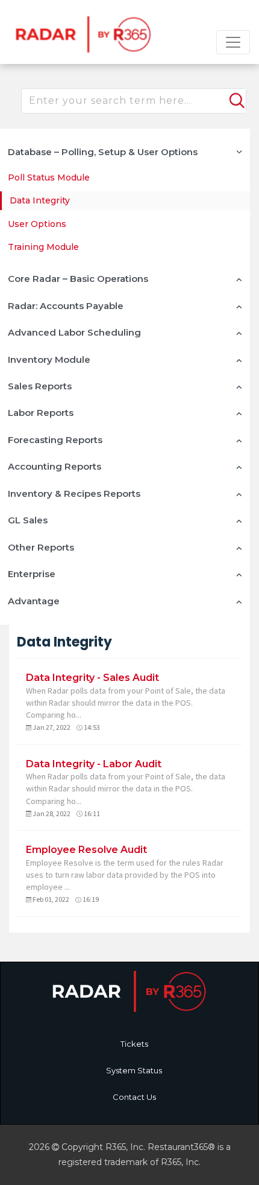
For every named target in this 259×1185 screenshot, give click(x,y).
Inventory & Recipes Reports (74, 493)
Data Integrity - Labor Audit (93, 764)
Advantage (34, 601)
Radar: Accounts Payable (65, 305)
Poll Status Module (49, 177)
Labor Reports (40, 412)
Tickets (134, 1044)
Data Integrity (40, 200)
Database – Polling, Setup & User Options (103, 152)
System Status (134, 1070)
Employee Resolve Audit (86, 849)
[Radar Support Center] (81, 33)
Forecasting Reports (55, 440)
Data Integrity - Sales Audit (92, 677)
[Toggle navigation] (233, 42)
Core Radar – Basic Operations (78, 278)
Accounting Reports (54, 466)
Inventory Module (49, 359)
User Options (37, 224)
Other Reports (41, 547)
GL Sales (28, 520)
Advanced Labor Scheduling (74, 332)
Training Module (43, 246)
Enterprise (31, 574)
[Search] (235, 95)
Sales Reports (40, 386)
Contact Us (134, 1097)
